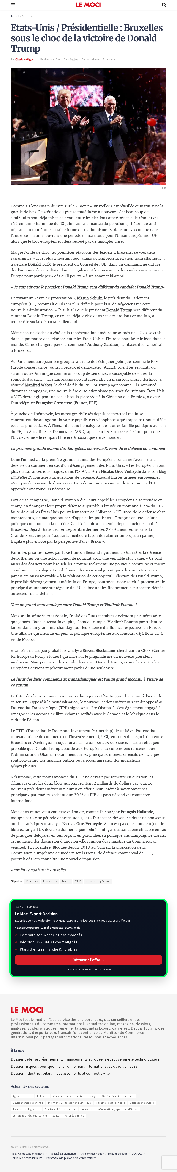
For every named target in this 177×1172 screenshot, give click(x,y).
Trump (66, 881)
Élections (32, 881)
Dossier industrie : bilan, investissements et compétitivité (60, 1073)
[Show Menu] (13, 5)
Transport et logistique (26, 1109)
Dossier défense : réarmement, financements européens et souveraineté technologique (85, 1059)
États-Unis (50, 881)
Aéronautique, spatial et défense (117, 1109)
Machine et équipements (110, 1102)
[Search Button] (164, 5)
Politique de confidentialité (26, 1158)
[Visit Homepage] (88, 4)
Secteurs (27, 16)
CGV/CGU (137, 1154)
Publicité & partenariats (62, 1154)
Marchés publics (74, 1115)
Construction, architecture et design (74, 1096)
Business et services (142, 1102)
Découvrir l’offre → (88, 959)
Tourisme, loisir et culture (60, 1109)
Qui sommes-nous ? (92, 1154)
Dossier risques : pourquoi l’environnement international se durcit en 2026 (74, 1066)
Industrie (42, 1096)
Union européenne (98, 881)
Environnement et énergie (28, 1102)
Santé (55, 1115)
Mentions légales (117, 1154)
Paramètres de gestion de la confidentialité (71, 1158)
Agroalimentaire (22, 1096)
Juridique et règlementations (30, 1115)
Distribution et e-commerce (117, 1096)
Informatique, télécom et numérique (69, 1102)
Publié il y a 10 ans (51, 59)
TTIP (78, 881)
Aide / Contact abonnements (27, 1154)
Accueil (15, 16)
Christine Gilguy (24, 59)
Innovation (87, 1109)
